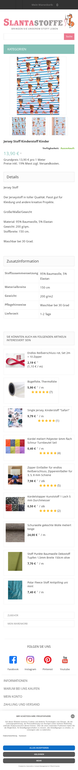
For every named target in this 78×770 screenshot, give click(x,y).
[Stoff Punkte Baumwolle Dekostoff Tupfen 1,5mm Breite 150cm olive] (15, 561)
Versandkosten (49, 163)
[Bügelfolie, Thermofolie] (15, 389)
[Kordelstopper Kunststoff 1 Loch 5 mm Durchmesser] (15, 504)
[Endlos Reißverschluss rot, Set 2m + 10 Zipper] (15, 360)
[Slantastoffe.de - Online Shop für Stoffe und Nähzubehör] (39, 21)
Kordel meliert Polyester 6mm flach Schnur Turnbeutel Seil (49, 440)
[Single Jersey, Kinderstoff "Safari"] (15, 417)
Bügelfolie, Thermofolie (42, 381)
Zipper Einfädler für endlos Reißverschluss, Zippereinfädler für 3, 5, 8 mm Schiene (49, 471)
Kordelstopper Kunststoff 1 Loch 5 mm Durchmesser (49, 498)
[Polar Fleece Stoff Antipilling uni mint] (15, 590)
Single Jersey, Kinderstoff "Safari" (48, 410)
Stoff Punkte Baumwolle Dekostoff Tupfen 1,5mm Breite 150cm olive (48, 555)
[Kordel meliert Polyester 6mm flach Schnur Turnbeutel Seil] (15, 446)
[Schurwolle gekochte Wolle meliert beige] (15, 532)
